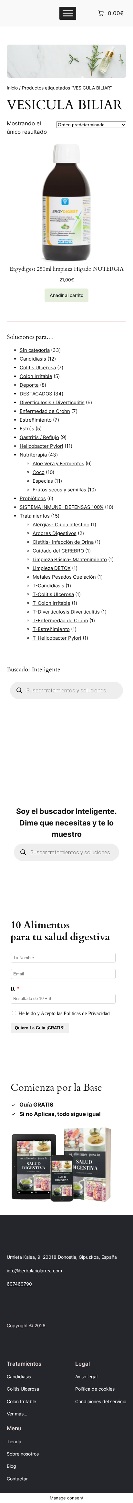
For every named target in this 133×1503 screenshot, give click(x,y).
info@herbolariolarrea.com (34, 1270)
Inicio (12, 87)
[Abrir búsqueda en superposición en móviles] (67, 690)
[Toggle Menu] (68, 13)
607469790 (19, 1284)
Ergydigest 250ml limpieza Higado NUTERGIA (67, 269)
